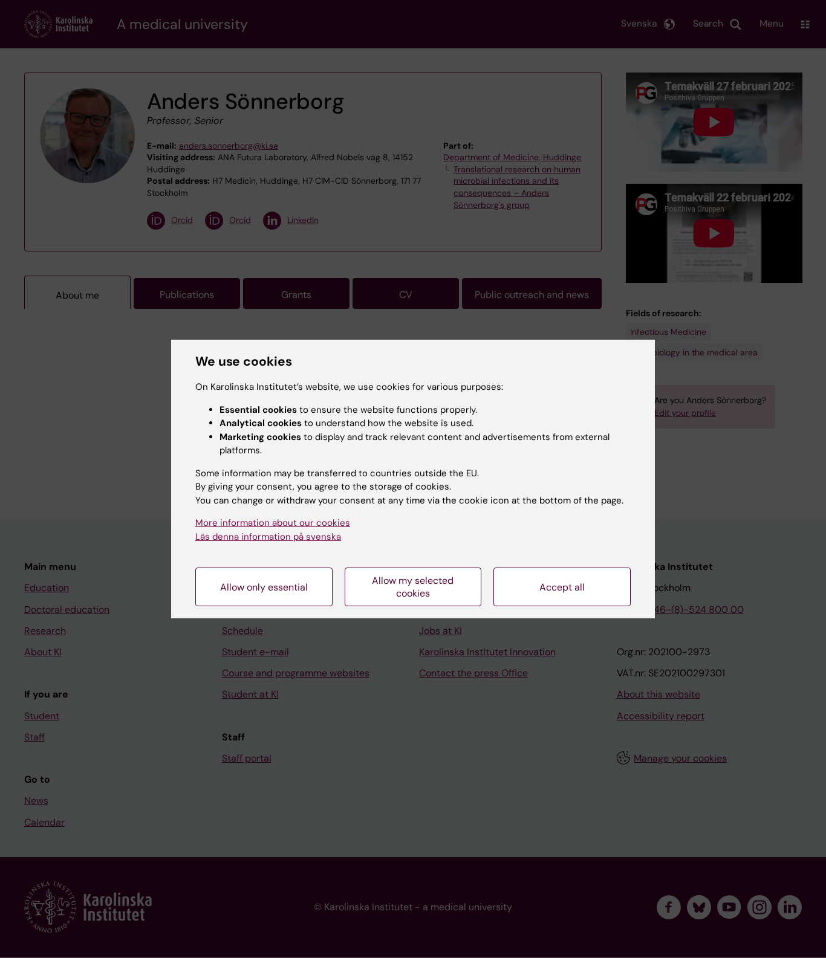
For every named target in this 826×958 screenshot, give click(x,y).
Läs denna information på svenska (268, 537)
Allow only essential (264, 587)
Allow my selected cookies (413, 587)
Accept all (562, 587)
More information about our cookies (272, 523)
